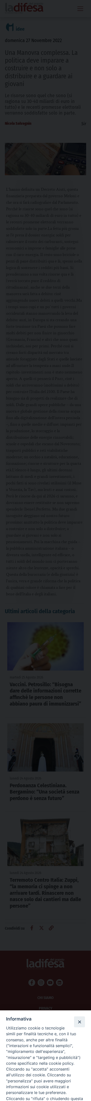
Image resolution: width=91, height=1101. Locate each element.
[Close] (79, 1021)
